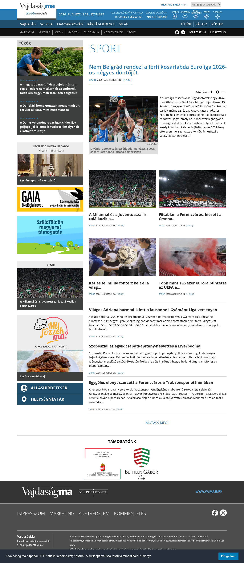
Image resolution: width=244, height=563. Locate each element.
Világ (123, 24)
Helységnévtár (47, 399)
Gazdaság (27, 32)
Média (59, 32)
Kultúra (44, 32)
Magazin (73, 32)
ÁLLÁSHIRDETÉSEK (49, 388)
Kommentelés (130, 513)
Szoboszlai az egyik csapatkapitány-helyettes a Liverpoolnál (145, 346)
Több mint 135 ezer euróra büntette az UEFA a (193, 285)
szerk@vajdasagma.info (37, 541)
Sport (131, 32)
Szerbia (46, 24)
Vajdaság (28, 24)
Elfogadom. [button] (228, 556)
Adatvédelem (94, 513)
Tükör (186, 24)
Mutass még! (157, 422)
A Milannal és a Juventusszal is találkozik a (118, 216)
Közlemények (113, 32)
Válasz (201, 24)
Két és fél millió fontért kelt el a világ (119, 285)
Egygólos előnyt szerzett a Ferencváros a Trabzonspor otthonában (151, 382)
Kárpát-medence (101, 24)
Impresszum (197, 32)
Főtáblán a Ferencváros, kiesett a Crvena (190, 216)
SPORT (92, 79)
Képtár (217, 24)
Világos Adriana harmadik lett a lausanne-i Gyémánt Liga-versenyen (153, 309)
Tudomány (91, 32)
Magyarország (70, 24)
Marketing (218, 32)
